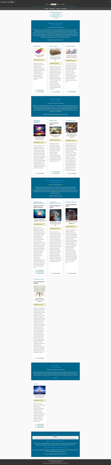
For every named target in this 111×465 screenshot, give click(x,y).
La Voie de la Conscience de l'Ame (55, 202)
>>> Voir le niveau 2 (39, 91)
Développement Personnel (55, 16)
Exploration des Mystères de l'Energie (55, 195)
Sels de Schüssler (70, 46)
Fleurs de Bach (54, 46)
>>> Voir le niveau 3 (39, 273)
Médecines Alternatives (56, 12)
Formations (52, 8)
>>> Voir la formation (55, 91)
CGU (48, 460)
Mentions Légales (60, 460)
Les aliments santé (64, 114)
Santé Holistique (56, 14)
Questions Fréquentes (53, 460)
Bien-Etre (56, 17)
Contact (58, 8)
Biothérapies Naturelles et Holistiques (49, 114)
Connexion (64, 8)
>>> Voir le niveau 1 (39, 90)
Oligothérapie (37, 46)
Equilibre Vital (58, 114)
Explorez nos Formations (51, 447)
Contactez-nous (62, 447)
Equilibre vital (53, 120)
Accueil (46, 8)
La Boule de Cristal (39, 279)
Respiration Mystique (71, 202)
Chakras (55, 377)
